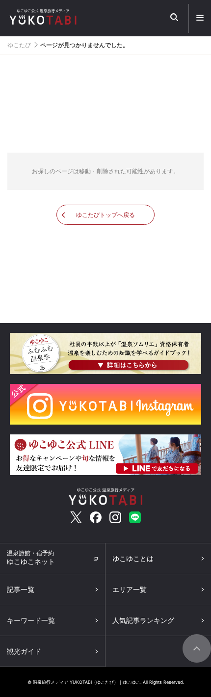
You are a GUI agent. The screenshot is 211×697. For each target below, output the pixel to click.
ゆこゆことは (133, 558)
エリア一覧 (129, 589)
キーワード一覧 (31, 620)
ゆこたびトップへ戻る (105, 214)
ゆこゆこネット (31, 557)
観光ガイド (24, 651)
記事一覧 (20, 589)
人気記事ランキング (143, 620)
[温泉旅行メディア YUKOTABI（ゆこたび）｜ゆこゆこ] (105, 495)
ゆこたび (19, 45)
